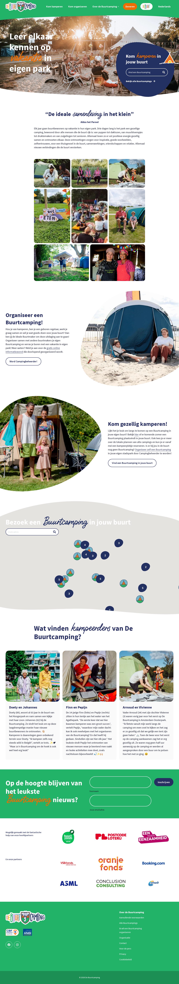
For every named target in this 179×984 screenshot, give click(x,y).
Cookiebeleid (125, 959)
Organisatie (124, 937)
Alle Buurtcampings (128, 923)
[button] (61, 584)
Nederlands (164, 6)
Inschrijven (164, 782)
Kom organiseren (77, 6)
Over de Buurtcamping (104, 6)
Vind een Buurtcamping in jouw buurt (132, 463)
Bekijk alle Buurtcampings (139, 81)
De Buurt (145, 5)
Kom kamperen (54, 6)
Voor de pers (125, 948)
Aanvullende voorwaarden (131, 917)
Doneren (130, 6)
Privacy (122, 954)
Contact (123, 943)
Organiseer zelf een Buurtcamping (153, 449)
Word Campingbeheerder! (23, 361)
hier (137, 434)
